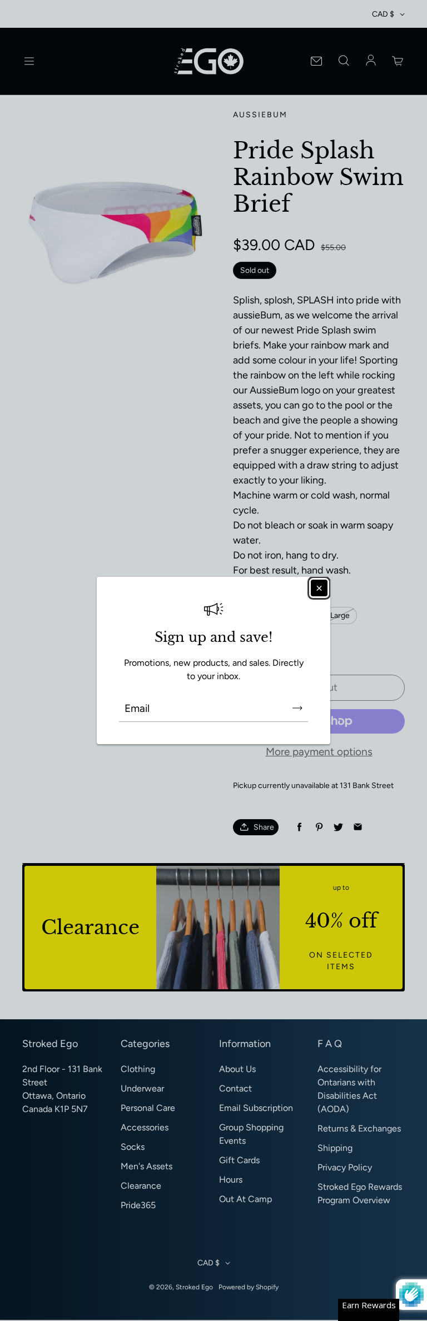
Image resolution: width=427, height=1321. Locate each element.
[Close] (319, 588)
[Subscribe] (297, 708)
